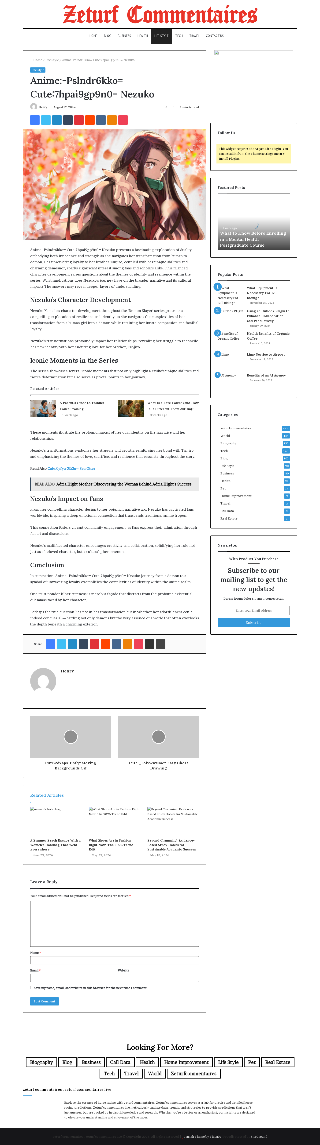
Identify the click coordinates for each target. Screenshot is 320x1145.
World (225, 436)
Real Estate (229, 518)
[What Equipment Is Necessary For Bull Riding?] (230, 295)
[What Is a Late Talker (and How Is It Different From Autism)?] (131, 408)
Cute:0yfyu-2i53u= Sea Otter (71, 468)
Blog (107, 36)
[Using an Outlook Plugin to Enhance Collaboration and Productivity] (230, 317)
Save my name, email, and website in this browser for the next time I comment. (91, 988)
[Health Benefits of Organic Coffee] (230, 340)
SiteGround (259, 1136)
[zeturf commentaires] (160, 14)
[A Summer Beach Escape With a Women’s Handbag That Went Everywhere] (56, 821)
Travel (194, 36)
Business (124, 36)
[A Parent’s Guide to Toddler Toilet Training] (43, 408)
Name (35, 953)
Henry (43, 107)
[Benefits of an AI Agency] (230, 382)
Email (35, 970)
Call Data (227, 511)
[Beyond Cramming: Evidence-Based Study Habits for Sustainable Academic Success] (173, 821)
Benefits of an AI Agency (266, 375)
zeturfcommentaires (236, 428)
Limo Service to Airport (266, 354)
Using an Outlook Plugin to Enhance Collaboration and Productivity (268, 316)
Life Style (161, 36)
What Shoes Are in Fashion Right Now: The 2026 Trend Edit (111, 844)
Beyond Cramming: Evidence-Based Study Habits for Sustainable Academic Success (171, 844)
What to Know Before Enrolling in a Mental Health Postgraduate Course (253, 239)
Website (123, 970)
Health (143, 36)
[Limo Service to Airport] (230, 361)
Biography (228, 443)
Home (93, 36)
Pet (223, 488)
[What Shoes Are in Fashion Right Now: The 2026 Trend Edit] (114, 821)
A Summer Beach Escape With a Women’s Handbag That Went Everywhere (55, 844)
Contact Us (215, 36)
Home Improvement (236, 496)
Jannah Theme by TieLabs (202, 1136)
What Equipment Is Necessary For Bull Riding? (262, 293)
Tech (179, 36)
